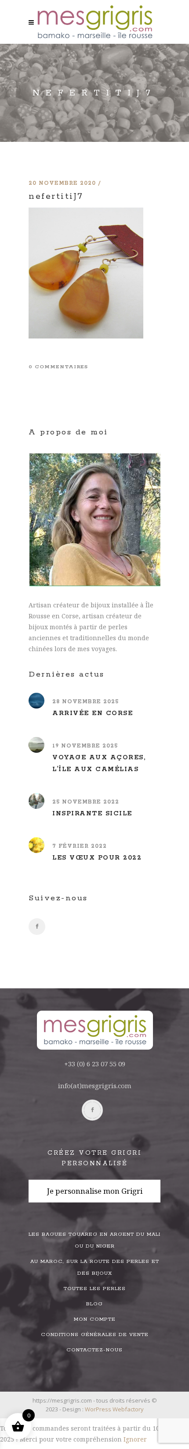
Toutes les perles (95, 1288)
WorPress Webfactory (114, 1409)
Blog (94, 1304)
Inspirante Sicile (92, 814)
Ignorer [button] (135, 1439)
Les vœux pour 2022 (97, 858)
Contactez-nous (94, 1350)
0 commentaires (58, 366)
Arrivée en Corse (92, 713)
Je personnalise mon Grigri (94, 1191)
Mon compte (95, 1319)
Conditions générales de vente (95, 1334)
